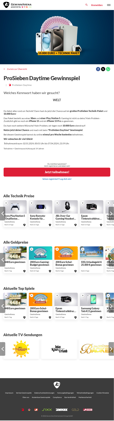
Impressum (9, 393)
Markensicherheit (85, 397)
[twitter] (103, 69)
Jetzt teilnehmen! (57, 172)
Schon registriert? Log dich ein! (57, 179)
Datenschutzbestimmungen (44, 393)
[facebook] (98, 69)
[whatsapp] (108, 69)
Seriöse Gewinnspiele (24, 393)
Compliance (57, 397)
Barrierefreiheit (70, 397)
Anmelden (97, 5)
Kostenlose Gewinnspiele (41, 397)
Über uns (25, 397)
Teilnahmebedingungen (85, 393)
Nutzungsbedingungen (65, 393)
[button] (2, 213)
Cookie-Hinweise (103, 393)
